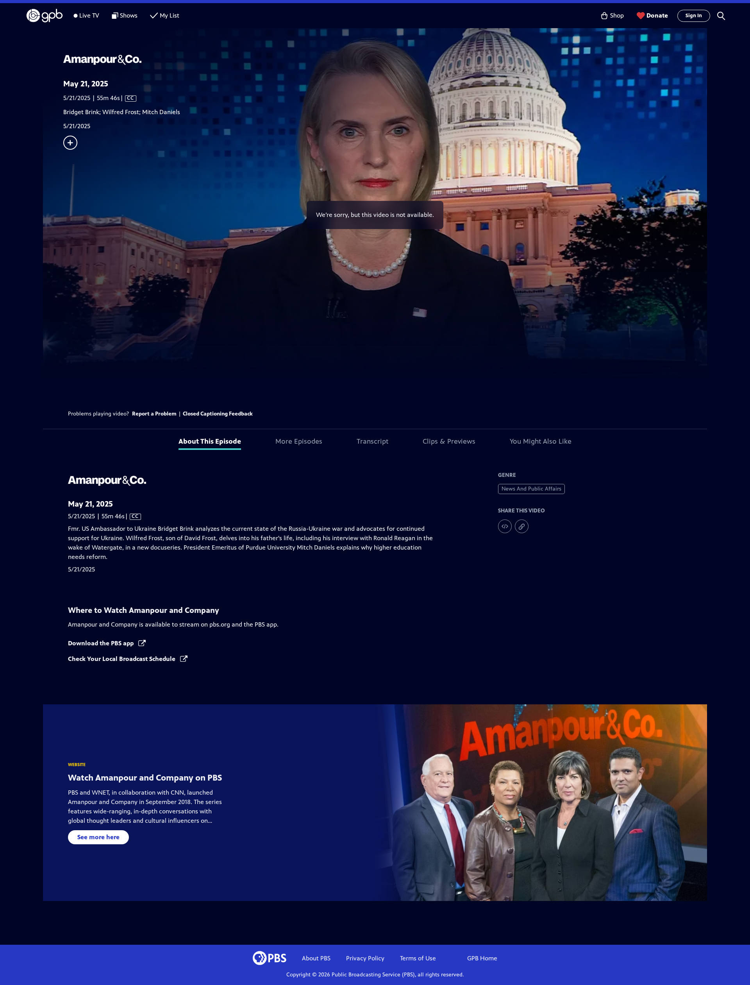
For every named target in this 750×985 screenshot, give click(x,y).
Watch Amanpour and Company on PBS (145, 777)
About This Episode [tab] (210, 441)
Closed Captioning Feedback (218, 413)
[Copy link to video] (522, 526)
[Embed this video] (505, 526)
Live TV (89, 15)
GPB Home (482, 958)
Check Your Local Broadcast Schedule (122, 659)
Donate (657, 15)
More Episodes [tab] (298, 441)
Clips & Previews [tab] (449, 441)
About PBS (316, 958)
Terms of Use (418, 958)
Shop (617, 15)
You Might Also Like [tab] (540, 441)
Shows (129, 15)
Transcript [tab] (372, 441)
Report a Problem (154, 413)
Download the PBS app (101, 643)
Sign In (694, 16)
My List (169, 15)
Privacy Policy (365, 958)
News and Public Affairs (531, 488)
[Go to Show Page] (385, 60)
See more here (98, 837)
